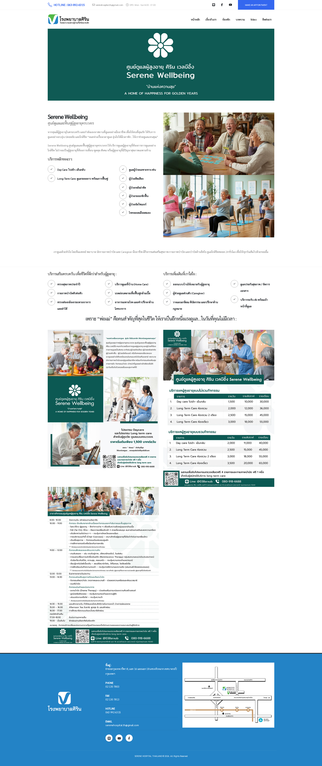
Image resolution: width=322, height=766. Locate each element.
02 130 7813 (112, 699)
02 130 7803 (112, 686)
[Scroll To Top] (315, 762)
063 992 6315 (113, 712)
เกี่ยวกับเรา (211, 19)
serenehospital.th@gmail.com (109, 4)
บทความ (240, 19)
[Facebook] (129, 738)
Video (253, 19)
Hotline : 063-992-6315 (69, 5)
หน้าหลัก (195, 19)
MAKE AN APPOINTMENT (256, 4)
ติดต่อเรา (267, 19)
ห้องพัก (226, 19)
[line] (109, 738)
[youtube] (119, 738)
